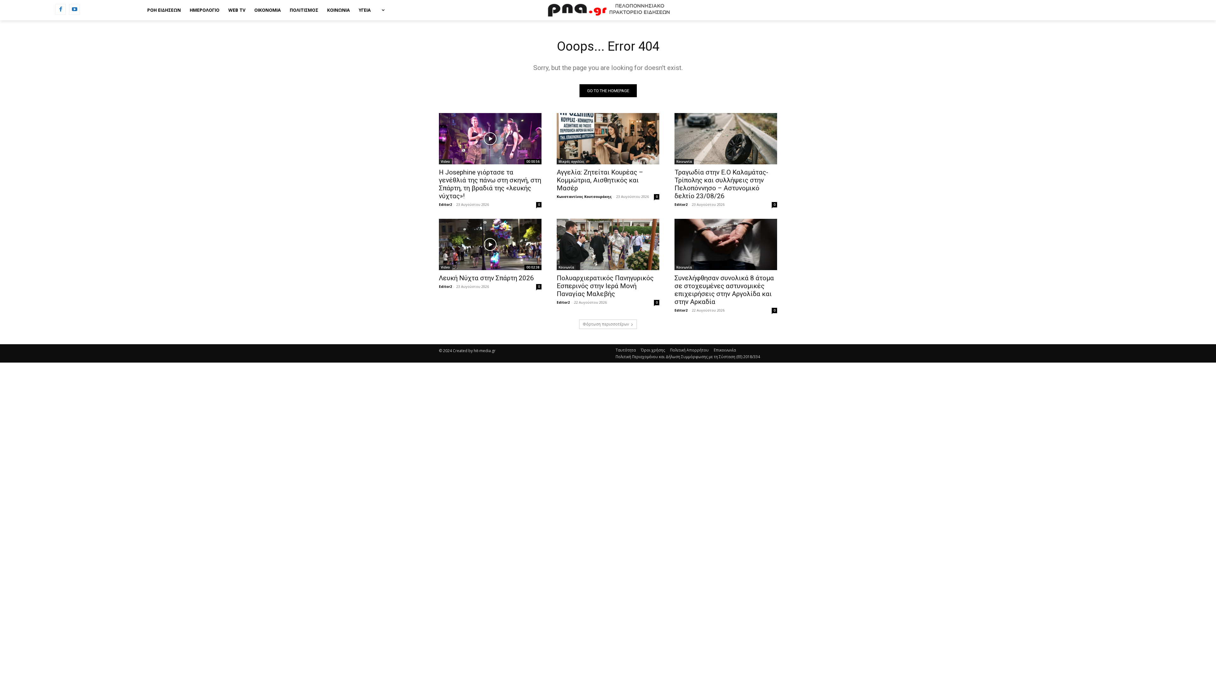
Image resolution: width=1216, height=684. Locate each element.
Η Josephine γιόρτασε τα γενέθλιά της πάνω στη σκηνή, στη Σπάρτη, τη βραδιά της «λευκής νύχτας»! (490, 184)
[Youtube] (74, 9)
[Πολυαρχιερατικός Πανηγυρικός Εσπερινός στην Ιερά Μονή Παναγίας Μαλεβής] (608, 244)
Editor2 (445, 204)
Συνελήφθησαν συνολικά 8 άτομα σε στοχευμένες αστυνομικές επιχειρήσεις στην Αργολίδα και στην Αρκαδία (724, 290)
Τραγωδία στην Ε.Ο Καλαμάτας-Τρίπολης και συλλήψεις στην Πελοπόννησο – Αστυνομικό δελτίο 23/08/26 (721, 184)
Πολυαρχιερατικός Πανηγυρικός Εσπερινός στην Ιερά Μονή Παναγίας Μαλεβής (605, 286)
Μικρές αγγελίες (571, 161)
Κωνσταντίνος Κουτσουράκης (584, 196)
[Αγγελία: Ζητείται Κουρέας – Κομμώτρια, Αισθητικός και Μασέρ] (608, 138)
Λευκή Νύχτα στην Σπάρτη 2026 (486, 278)
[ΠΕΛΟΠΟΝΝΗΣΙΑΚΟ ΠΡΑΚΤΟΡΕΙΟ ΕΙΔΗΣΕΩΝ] (608, 10)
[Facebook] (60, 9)
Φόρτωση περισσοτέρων (606, 324)
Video (445, 161)
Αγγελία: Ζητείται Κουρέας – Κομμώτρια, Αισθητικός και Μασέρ (600, 180)
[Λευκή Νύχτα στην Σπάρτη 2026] (490, 244)
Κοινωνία (684, 161)
